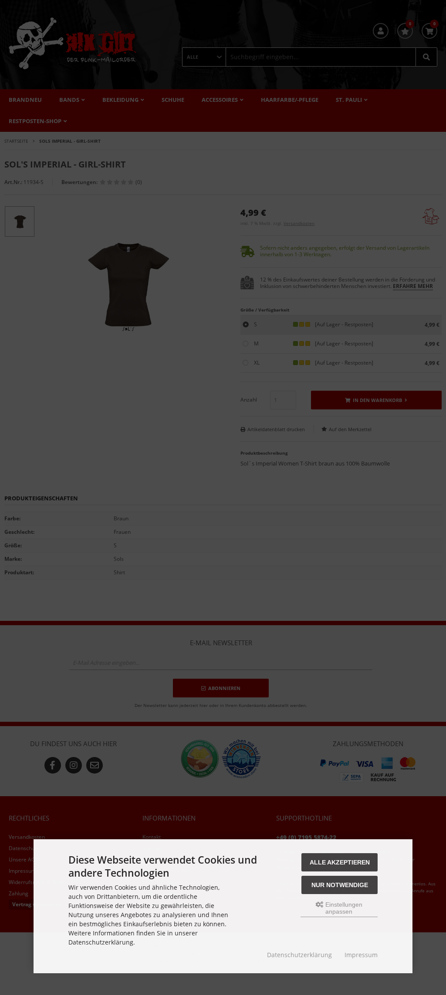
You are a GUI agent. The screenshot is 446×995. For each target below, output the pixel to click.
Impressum (361, 955)
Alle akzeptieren (340, 862)
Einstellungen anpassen (343, 908)
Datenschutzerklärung (299, 955)
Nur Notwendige (339, 884)
